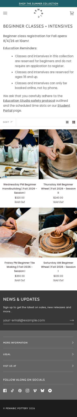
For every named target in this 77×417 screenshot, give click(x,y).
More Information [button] (15, 342)
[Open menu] (9, 13)
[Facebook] (5, 390)
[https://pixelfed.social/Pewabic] (50, 390)
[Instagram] (27, 390)
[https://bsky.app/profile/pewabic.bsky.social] (42, 390)
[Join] (68, 320)
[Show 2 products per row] (73, 122)
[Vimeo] (35, 390)
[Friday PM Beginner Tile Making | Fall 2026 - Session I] (19, 232)
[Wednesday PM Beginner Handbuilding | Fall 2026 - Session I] (19, 154)
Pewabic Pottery (17, 408)
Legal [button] (7, 354)
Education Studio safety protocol (29, 101)
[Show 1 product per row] (67, 122)
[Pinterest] (20, 390)
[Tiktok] (12, 390)
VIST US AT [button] (9, 366)
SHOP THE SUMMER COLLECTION (38, 3)
